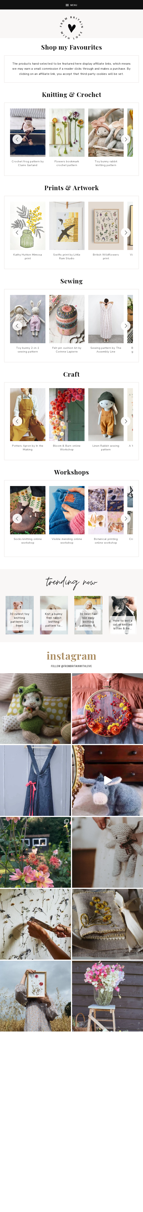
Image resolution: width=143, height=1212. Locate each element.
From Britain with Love (71, 28)
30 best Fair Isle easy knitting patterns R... (89, 620)
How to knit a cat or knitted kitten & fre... (123, 624)
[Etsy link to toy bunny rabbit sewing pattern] (27, 319)
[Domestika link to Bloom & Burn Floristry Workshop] (106, 226)
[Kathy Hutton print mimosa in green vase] (27, 226)
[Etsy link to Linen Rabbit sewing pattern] (106, 414)
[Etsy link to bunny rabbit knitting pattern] (106, 132)
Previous (17, 139)
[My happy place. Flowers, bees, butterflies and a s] (35, 852)
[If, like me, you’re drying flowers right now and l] (107, 708)
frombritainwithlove (77, 666)
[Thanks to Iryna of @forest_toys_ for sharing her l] (107, 852)
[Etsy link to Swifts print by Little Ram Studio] (67, 226)
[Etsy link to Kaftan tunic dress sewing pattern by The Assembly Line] (106, 319)
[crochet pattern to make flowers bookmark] (67, 132)
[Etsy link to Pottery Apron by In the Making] (27, 414)
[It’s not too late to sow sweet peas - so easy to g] (107, 996)
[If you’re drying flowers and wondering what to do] (35, 924)
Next (126, 139)
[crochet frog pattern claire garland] (27, 132)
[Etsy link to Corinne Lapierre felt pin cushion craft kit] (67, 319)
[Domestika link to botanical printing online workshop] (106, 510)
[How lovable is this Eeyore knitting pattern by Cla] (107, 780)
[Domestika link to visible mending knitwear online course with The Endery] (67, 510)
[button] (71, 4)
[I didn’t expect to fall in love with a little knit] (35, 708)
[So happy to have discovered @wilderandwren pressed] (35, 996)
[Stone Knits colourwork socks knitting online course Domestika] (27, 510)
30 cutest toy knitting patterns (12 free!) (20, 620)
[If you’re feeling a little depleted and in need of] (107, 924)
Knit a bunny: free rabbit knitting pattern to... (54, 620)
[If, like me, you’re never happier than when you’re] (35, 780)
